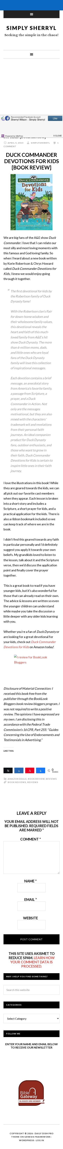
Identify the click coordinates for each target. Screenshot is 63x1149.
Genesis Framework (37, 1136)
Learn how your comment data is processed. (32, 962)
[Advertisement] (31, 97)
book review (36, 778)
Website (30, 918)
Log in (40, 1140)
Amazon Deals (17, 778)
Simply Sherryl (31, 28)
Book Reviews (17, 782)
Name (30, 881)
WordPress (26, 1140)
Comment (30, 839)
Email (30, 899)
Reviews (51, 778)
